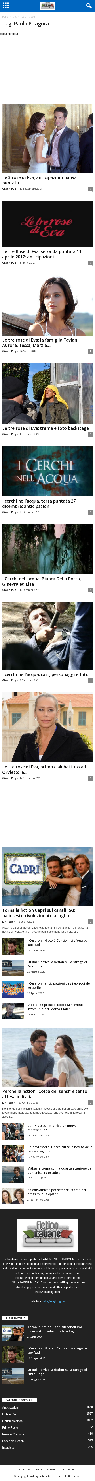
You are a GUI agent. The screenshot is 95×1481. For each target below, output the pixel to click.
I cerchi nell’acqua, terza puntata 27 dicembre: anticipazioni (39, 503)
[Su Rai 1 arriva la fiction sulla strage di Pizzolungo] (13, 968)
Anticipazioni (10, 1407)
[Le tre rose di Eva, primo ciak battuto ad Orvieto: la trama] (47, 727)
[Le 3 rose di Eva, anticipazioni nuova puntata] (47, 138)
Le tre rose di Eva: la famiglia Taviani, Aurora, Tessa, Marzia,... (41, 342)
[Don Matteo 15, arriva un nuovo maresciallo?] (13, 1131)
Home (5, 16)
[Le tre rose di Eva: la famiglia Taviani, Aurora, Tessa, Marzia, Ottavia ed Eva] (47, 305)
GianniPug (9, 188)
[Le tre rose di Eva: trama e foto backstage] (47, 393)
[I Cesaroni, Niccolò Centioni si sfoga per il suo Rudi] (13, 946)
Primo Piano (10, 1427)
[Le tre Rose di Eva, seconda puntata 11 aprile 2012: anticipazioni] (47, 224)
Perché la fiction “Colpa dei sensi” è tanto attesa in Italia (44, 1094)
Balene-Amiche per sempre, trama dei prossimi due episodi (56, 1192)
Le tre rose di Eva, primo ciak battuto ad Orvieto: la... (44, 769)
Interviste (8, 1447)
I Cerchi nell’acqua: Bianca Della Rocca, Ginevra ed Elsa (41, 581)
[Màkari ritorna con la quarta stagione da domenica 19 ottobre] (13, 1174)
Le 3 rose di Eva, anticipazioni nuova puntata (39, 180)
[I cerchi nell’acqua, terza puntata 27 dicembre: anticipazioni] (47, 471)
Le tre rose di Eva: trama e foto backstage (45, 428)
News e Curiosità (13, 1434)
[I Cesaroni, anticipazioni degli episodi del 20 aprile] (13, 989)
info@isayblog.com (55, 1301)
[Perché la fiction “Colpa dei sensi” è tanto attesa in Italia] (47, 1057)
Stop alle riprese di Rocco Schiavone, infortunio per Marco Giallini (55, 1007)
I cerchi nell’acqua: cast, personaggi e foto (45, 674)
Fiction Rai (9, 1414)
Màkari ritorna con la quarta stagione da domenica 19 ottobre (59, 1170)
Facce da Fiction (13, 1441)
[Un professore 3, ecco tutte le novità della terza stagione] (13, 1153)
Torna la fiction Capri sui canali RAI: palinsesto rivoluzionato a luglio (38, 913)
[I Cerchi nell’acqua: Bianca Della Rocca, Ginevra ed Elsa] (47, 549)
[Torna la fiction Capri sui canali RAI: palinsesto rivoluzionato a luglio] (47, 876)
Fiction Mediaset (12, 1421)
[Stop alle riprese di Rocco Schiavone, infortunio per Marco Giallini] (13, 1011)
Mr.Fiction (8, 921)
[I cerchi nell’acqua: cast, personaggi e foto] (47, 636)
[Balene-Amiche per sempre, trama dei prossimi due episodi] (13, 1196)
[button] (88, 6)
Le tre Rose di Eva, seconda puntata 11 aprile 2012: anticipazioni (42, 254)
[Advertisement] (47, 69)
